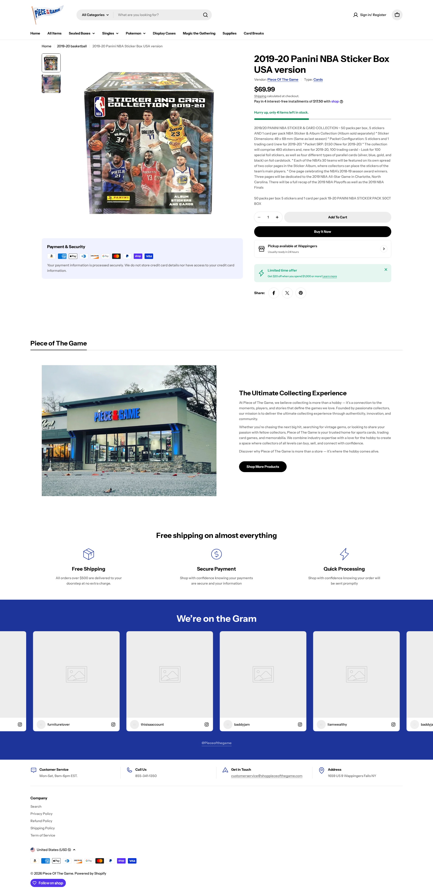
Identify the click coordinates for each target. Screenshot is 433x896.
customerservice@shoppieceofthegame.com (266, 776)
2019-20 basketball (72, 46)
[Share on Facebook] (273, 293)
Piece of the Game (282, 79)
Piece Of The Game (58, 873)
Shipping (260, 96)
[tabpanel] (216, 430)
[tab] (58, 344)
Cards (318, 79)
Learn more (329, 276)
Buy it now (322, 231)
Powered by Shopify (90, 873)
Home (46, 46)
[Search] (205, 15)
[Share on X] (287, 293)
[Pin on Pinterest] (300, 293)
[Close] (386, 269)
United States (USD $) (54, 850)
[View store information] (383, 248)
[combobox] (144, 14)
